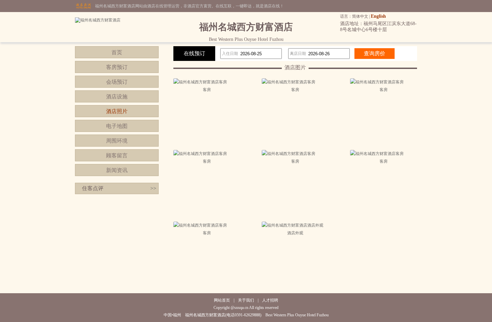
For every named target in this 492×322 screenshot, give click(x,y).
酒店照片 (117, 111)
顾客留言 (117, 155)
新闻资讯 (117, 170)
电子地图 (117, 126)
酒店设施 (117, 96)
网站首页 (222, 300)
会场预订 (117, 82)
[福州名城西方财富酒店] (97, 20)
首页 (116, 52)
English (378, 16)
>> (153, 188)
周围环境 (117, 141)
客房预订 (117, 67)
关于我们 (246, 300)
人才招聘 (270, 300)
